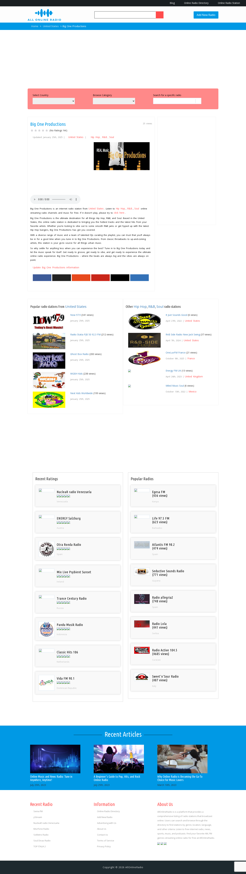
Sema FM (38, 811)
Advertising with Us (106, 822)
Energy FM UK (173, 370)
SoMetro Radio (41, 834)
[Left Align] (159, 14)
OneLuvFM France (176, 352)
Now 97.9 (75, 314)
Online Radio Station (228, 3)
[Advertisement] (123, 58)
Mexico (192, 391)
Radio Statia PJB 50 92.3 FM (85, 334)
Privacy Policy (104, 846)
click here (119, 212)
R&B (104, 137)
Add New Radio (206, 15)
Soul (111, 137)
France (191, 358)
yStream (37, 817)
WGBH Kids (76, 373)
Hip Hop (95, 137)
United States (51, 26)
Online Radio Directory (196, 3)
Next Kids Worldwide (81, 393)
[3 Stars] (39, 130)
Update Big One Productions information (56, 267)
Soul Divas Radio (42, 840)
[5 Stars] (46, 130)
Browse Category (102, 95)
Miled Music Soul (175, 385)
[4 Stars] (43, 130)
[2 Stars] (35, 130)
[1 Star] (32, 130)
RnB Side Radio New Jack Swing (183, 334)
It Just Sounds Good (176, 314)
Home (34, 26)
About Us (101, 828)
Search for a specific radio (167, 95)
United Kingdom (194, 376)
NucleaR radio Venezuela (46, 822)
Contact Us (102, 834)
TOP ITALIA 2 (39, 846)
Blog (172, 3)
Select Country (40, 95)
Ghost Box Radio (79, 354)
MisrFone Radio (41, 828)
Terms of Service (105, 840)
